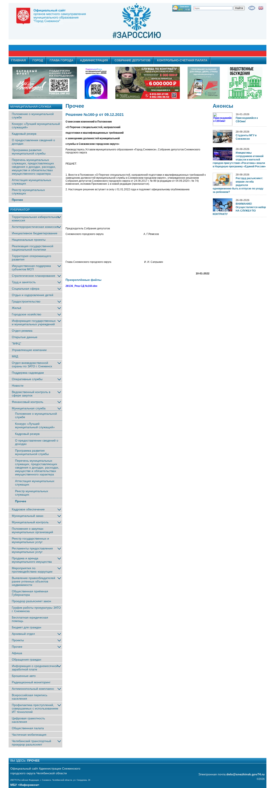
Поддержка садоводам (28, 372)
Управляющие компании (29, 350)
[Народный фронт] (44, 83)
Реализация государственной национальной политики (32, 247)
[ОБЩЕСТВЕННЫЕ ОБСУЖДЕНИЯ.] (245, 83)
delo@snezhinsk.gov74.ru (245, 774)
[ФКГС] (204, 83)
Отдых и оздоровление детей (32, 295)
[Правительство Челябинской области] (96, 83)
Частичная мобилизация (29, 734)
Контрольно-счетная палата (182, 60)
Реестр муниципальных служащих (28, 191)
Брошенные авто (24, 676)
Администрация (94, 60)
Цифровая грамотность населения (28, 720)
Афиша (17, 653)
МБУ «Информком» (24, 784)
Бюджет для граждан (26, 627)
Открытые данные (24, 337)
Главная (18, 60)
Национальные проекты (29, 239)
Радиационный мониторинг (31, 682)
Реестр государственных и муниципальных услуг (30, 540)
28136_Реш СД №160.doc (82, 285)
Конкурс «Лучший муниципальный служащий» (35, 425)
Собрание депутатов (132, 60)
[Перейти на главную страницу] (99, 30)
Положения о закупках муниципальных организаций (32, 530)
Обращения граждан (26, 659)
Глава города (61, 60)
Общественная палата (28, 728)
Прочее (17, 199)
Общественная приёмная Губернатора (30, 593)
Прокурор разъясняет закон (31, 601)
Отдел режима (22, 330)
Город (37, 60)
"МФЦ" (16, 343)
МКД (15, 356)
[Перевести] (260, 8)
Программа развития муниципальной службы (29, 151)
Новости (17, 385)
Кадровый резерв (24, 133)
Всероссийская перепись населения (29, 696)
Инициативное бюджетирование (34, 233)
